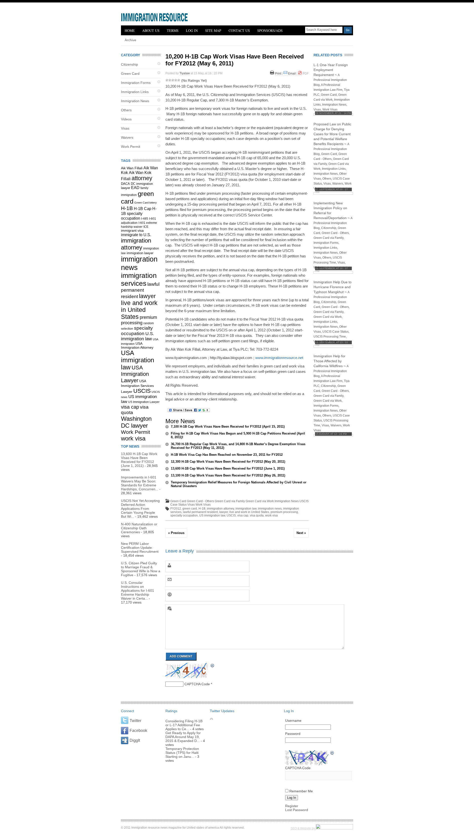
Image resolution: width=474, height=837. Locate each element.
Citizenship (129, 64)
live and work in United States (139, 310)
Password (292, 734)
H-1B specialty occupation (139, 213)
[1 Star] (166, 80)
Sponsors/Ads (270, 30)
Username (293, 721)
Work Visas (203, 504)
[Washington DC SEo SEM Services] (334, 828)
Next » (301, 533)
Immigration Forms (136, 83)
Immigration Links (135, 92)
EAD (135, 188)
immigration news (270, 508)
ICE (145, 226)
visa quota (257, 515)
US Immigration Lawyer (143, 402)
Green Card (130, 74)
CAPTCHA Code (197, 684)
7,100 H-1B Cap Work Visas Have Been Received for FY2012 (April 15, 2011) (228, 426)
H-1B (127, 208)
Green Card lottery (145, 202)
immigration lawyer (140, 253)
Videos (126, 119)
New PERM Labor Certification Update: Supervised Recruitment (139, 547)
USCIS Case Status (335, 331)
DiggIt (135, 740)
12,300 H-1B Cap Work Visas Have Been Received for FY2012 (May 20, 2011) (228, 461)
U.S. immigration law (137, 336)
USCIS (142, 391)
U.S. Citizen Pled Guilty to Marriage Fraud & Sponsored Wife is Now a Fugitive (140, 569)
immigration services (139, 279)
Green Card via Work (260, 501)
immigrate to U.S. (136, 234)
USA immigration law (137, 360)
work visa (133, 438)
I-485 (144, 218)
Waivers (127, 137)
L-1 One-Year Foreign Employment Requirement (331, 70)
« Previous (176, 533)
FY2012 (175, 508)
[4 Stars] (175, 80)
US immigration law (212, 515)
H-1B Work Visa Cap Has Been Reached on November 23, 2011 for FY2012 (227, 455)
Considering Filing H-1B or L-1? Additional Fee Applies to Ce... (183, 725)
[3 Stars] (172, 80)
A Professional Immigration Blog (330, 80)
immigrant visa (132, 230)
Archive (130, 40)
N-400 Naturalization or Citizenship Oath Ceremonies (139, 528)
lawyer (147, 296)
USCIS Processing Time (330, 336)
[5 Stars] (178, 80)
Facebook (138, 730)
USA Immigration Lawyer (135, 373)
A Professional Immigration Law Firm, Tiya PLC (332, 89)
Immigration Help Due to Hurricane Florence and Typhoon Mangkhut (333, 287)
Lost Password (296, 810)
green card (189, 508)
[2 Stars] (169, 80)
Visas (125, 128)
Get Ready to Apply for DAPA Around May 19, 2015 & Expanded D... (183, 737)
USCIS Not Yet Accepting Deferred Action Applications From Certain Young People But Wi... (140, 508)
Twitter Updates (222, 711)
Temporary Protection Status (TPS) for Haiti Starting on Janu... (182, 753)
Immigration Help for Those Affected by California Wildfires (329, 361)
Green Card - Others (200, 501)
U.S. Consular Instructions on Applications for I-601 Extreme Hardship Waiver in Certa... (137, 590)
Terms (172, 30)
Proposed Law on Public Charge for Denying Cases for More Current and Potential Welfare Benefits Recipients (332, 134)
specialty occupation (137, 330)
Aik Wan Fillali (131, 168)
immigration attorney (136, 244)
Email (292, 73)
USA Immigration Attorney (137, 345)
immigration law (246, 508)
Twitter (135, 721)
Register (291, 806)
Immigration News (135, 101)
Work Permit (130, 147)
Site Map (213, 30)
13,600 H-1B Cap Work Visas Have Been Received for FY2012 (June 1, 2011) (139, 460)
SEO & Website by (303, 828)
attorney (142, 178)
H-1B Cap (142, 208)
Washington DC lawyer (136, 422)
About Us (150, 30)
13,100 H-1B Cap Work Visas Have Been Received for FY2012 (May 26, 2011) (228, 475)
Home (130, 30)
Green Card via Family (230, 501)
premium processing (284, 512)
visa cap (130, 407)
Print (278, 73)
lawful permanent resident (140, 290)
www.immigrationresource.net (279, 358)
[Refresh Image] (212, 666)
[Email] (285, 74)
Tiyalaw (184, 73)
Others (126, 110)
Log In (192, 30)
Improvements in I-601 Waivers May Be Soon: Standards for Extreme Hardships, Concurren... (139, 483)
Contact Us (239, 30)
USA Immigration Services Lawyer (137, 386)
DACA (125, 184)
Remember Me (301, 791)
